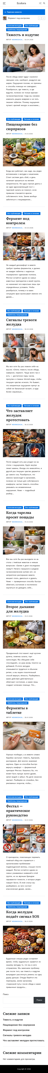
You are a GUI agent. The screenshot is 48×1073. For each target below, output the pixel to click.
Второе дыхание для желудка (20, 608)
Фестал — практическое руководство (18, 810)
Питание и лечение (31, 119)
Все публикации (31, 26)
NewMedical (17, 40)
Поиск (6, 994)
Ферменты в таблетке (17, 710)
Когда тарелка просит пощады (20, 514)
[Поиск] (44, 3)
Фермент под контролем (17, 220)
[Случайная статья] (40, 3)
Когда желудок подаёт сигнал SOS (22, 914)
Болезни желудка (14, 26)
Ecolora (21, 3)
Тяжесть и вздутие (22, 35)
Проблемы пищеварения (17, 30)
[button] (39, 18)
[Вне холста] (4, 3)
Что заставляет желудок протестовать (19, 415)
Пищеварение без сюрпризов (21, 126)
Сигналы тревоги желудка (21, 322)
